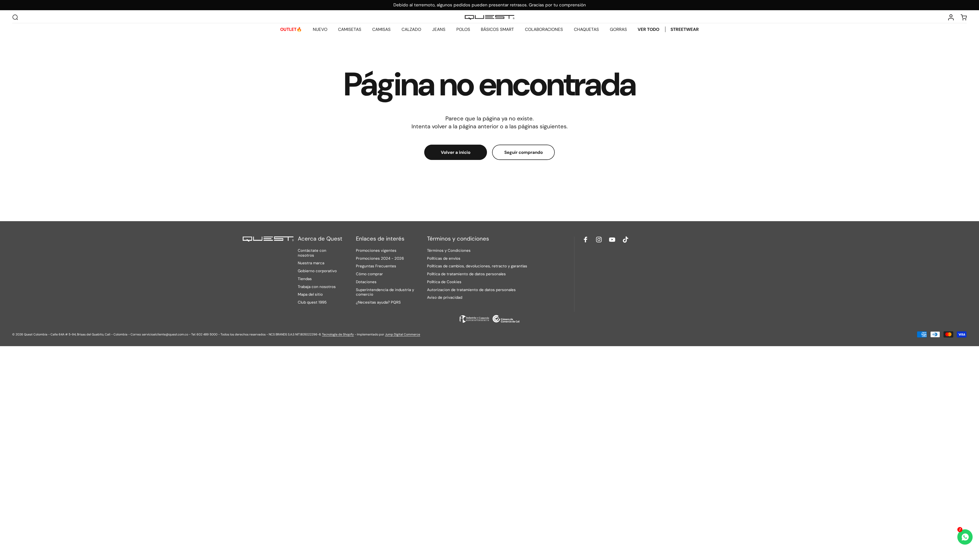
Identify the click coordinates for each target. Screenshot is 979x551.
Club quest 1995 (312, 302)
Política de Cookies (444, 282)
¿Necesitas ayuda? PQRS (378, 302)
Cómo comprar (369, 274)
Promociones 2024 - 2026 (380, 258)
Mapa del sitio (310, 294)
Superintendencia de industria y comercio (385, 292)
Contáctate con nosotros (312, 253)
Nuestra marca (311, 263)
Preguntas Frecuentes (376, 266)
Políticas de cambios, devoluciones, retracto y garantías (477, 266)
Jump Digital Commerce (402, 334)
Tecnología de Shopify (338, 334)
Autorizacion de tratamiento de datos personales (471, 289)
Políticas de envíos (443, 258)
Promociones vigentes (376, 250)
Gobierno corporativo (317, 271)
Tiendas (305, 279)
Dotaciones (366, 282)
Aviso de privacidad (444, 297)
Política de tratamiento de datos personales (466, 274)
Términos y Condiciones (449, 250)
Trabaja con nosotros (317, 286)
